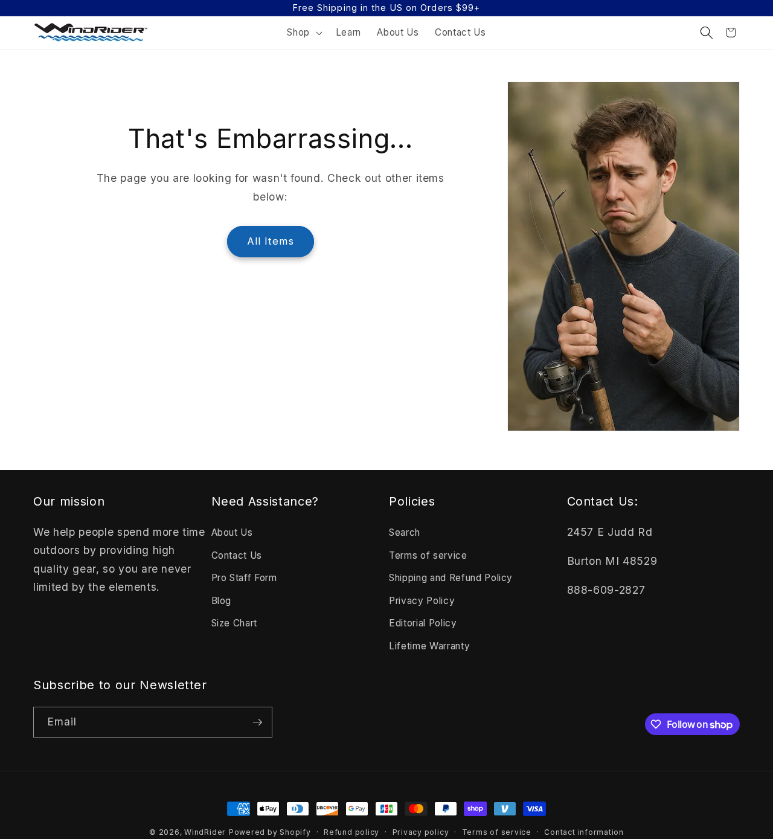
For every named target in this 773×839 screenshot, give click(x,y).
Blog (221, 600)
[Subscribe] (257, 722)
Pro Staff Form (244, 577)
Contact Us (237, 555)
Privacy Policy (422, 600)
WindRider (205, 832)
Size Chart (234, 623)
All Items (270, 241)
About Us (232, 532)
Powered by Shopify (270, 832)
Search (404, 532)
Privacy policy (421, 832)
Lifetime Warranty (429, 646)
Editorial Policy (423, 623)
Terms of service (428, 555)
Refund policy (351, 832)
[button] (303, 33)
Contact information (584, 832)
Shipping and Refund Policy (451, 577)
